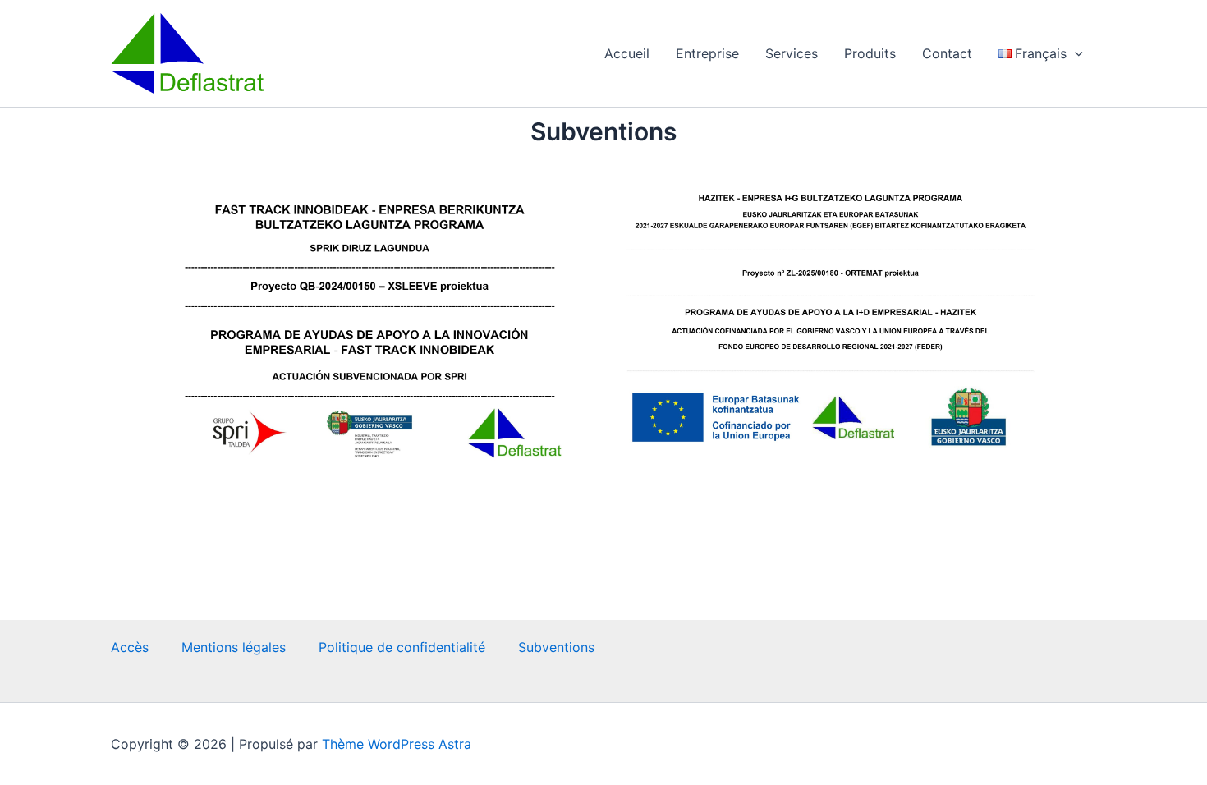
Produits (870, 53)
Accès (130, 647)
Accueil (626, 53)
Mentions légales (233, 647)
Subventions (556, 647)
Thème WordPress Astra (396, 744)
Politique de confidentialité (402, 647)
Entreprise (707, 53)
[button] (1075, 53)
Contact (947, 53)
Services (791, 53)
